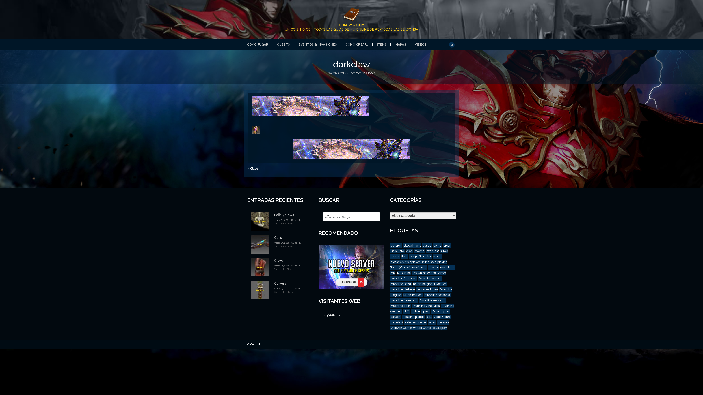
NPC (406, 311)
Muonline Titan (401, 306)
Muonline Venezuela (426, 306)
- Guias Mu (295, 220)
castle (427, 245)
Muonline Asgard (430, 278)
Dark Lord (397, 251)
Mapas (400, 44)
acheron (396, 245)
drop (409, 251)
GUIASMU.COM (351, 25)
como (437, 245)
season (395, 317)
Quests (283, 44)
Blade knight (412, 245)
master (433, 267)
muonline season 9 (437, 295)
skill (429, 317)
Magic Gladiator (420, 256)
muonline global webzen (430, 284)
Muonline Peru (412, 295)
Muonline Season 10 (404, 300)
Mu (393, 273)
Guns (278, 238)
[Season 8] (310, 106)
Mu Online (404, 273)
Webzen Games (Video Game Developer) (419, 328)
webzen (443, 322)
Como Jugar (257, 44)
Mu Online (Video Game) (429, 273)
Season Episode (413, 317)
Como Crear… (357, 44)
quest (426, 311)
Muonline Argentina (404, 278)
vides (432, 322)
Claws (254, 168)
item (404, 256)
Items (382, 44)
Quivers (280, 283)
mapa (437, 256)
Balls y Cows (284, 215)
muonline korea (427, 289)
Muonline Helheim (403, 289)
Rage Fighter (440, 311)
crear (447, 245)
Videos (421, 44)
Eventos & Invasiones (318, 44)
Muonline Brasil (401, 284)
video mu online (415, 322)
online (416, 311)
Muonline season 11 (433, 300)
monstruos (447, 267)
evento (419, 251)
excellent (433, 251)
